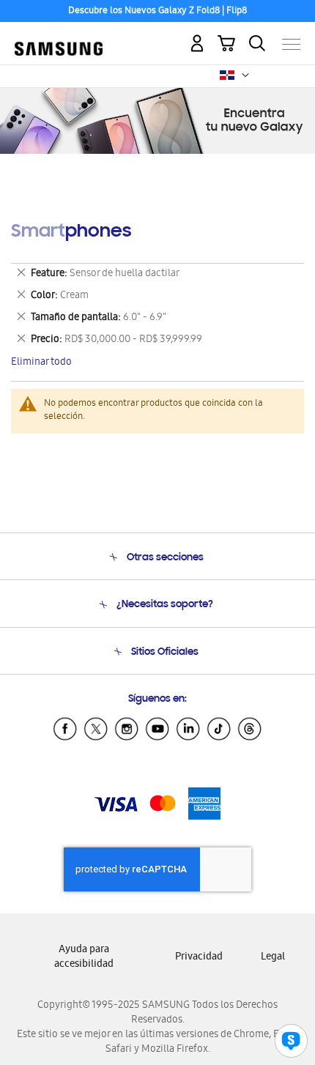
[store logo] (59, 38)
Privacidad (199, 957)
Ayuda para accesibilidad (84, 957)
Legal (273, 957)
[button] (245, 75)
